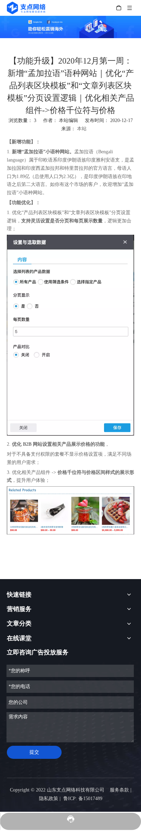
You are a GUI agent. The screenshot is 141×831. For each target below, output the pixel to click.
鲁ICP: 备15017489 (82, 798)
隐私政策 (48, 798)
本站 (82, 128)
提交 (34, 752)
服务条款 (119, 790)
